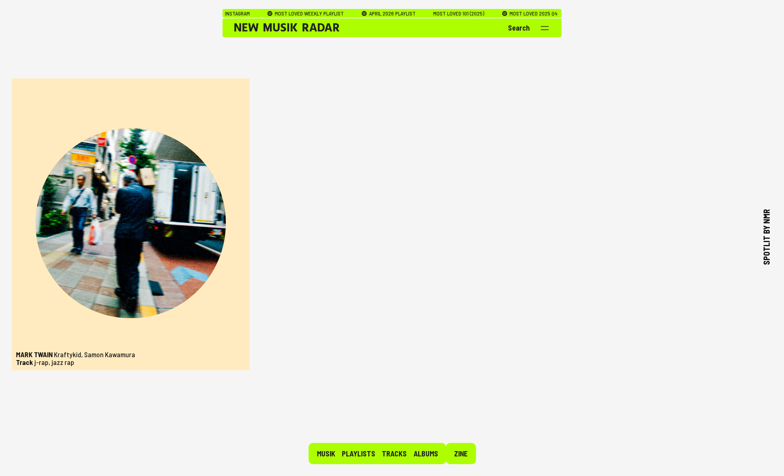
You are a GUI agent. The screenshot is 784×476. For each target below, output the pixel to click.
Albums (426, 453)
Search (519, 27)
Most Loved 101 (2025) (434, 13)
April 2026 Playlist (367, 13)
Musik (326, 453)
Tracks (394, 453)
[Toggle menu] (545, 28)
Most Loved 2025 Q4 (507, 13)
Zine (461, 453)
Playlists (358, 453)
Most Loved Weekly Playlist (284, 13)
